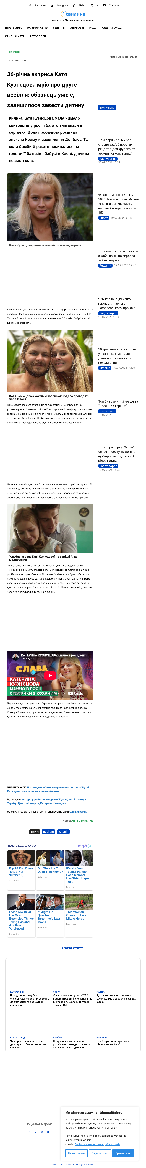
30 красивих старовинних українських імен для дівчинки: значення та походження (72, 1044)
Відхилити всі (100, 1153)
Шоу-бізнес (107, 411)
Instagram (62, 5)
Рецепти (105, 265)
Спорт (103, 218)
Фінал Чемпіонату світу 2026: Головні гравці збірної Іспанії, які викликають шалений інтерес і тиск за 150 (118, 203)
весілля (48, 832)
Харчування (107, 159)
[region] (100, 1134)
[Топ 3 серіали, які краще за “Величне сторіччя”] (118, 386)
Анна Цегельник (128, 56)
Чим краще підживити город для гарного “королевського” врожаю (116, 303)
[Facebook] (30, 5)
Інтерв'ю (14, 52)
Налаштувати (76, 1153)
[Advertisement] (50, 279)
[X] (92, 5)
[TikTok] (74, 5)
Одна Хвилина (78, 811)
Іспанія (63, 832)
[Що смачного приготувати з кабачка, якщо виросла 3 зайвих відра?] (118, 236)
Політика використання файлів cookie (97, 1144)
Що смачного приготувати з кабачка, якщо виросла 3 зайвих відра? (118, 255)
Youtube (114, 5)
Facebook (40, 5)
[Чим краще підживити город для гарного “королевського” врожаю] (118, 284)
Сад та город (108, 313)
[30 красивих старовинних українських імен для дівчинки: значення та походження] (118, 334)
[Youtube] (104, 5)
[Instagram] (52, 5)
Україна (104, 368)
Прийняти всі (123, 1153)
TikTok (82, 5)
